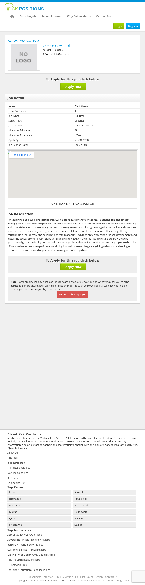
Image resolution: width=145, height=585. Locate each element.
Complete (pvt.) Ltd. (57, 46)
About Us (12, 452)
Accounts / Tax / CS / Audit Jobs (24, 534)
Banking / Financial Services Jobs (25, 544)
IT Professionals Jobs (18, 467)
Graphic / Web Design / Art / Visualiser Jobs (31, 554)
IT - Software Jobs (17, 564)
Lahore (13, 492)
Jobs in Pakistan (16, 462)
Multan (13, 511)
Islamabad (15, 498)
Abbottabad (81, 505)
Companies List (16, 483)
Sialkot (78, 525)
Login (119, 26)
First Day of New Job (91, 577)
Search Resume (51, 16)
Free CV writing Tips (67, 577)
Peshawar (79, 518)
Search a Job (28, 16)
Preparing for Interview (40, 577)
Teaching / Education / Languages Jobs (28, 570)
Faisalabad (15, 505)
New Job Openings (17, 472)
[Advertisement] (28, 331)
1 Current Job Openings (56, 54)
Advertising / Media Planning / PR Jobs (28, 539)
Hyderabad (15, 525)
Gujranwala (80, 511)
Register (133, 26)
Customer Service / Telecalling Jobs (26, 549)
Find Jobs (12, 457)
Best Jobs (12, 478)
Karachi (78, 492)
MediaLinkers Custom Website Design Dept (105, 580)
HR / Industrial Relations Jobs (23, 559)
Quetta (13, 518)
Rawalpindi (80, 498)
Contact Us (103, 16)
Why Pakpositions (79, 16)
